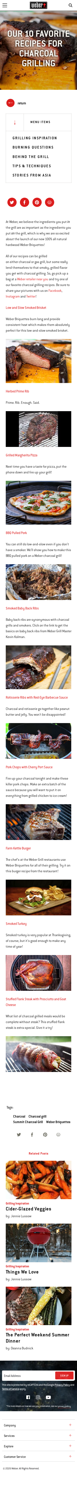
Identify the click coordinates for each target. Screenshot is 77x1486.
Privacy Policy (62, 1385)
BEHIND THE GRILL (31, 156)
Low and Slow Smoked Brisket (26, 308)
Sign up (64, 1375)
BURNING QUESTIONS (33, 147)
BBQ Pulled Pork (16, 533)
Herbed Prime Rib (17, 391)
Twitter (31, 296)
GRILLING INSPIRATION (35, 138)
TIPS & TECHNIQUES (32, 166)
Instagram (13, 296)
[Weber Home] (38, 5)
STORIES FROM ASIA (32, 175)
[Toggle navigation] (4, 5)
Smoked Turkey (16, 924)
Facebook (55, 291)
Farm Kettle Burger (18, 848)
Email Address (12, 1376)
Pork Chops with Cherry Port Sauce (29, 767)
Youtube (48, 1397)
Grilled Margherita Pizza (21, 455)
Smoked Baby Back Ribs (22, 608)
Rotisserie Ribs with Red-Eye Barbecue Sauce (37, 697)
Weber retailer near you (32, 279)
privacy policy (64, 1406)
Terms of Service (10, 1389)
